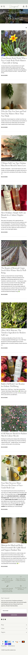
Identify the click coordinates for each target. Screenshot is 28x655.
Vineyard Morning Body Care (10, 650)
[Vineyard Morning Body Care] (14, 6)
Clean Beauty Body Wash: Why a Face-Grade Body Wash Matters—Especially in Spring (13, 60)
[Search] (4, 6)
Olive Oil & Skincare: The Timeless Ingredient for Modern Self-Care (13, 333)
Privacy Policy (4, 645)
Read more (4, 75)
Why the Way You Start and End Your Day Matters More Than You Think (13, 114)
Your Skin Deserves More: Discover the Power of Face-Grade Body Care (12, 485)
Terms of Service (11, 645)
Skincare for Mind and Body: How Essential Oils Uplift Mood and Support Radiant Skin (13, 547)
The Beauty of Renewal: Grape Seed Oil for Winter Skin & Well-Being (13, 270)
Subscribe (14, 614)
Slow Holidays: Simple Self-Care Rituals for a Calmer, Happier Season (13, 215)
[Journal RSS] (26, 27)
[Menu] (1, 6)
